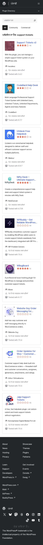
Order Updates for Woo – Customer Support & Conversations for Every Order (26, 352)
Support (5, 469)
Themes (26, 448)
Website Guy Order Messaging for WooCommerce (26, 310)
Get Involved (28, 464)
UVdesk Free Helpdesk (23, 132)
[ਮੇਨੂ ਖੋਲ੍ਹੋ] (39, 3)
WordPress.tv (9, 477)
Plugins (26, 452)
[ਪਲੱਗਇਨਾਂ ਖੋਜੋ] (34, 20)
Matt (5, 489)
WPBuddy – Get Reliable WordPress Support (27, 221)
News (4, 448)
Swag (26, 477)
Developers (7, 473)
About (5, 444)
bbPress (7, 493)
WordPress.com (10, 485)
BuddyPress (8, 498)
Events (26, 469)
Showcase (27, 444)
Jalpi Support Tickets (23, 398)
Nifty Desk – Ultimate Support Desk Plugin (25, 178)
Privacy (5, 457)
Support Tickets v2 (26, 42)
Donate (27, 473)
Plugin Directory (8, 11)
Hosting (5, 452)
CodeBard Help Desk (27, 85)
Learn (4, 464)
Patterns (26, 457)
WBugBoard (23, 265)
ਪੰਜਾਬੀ (10, 508)
